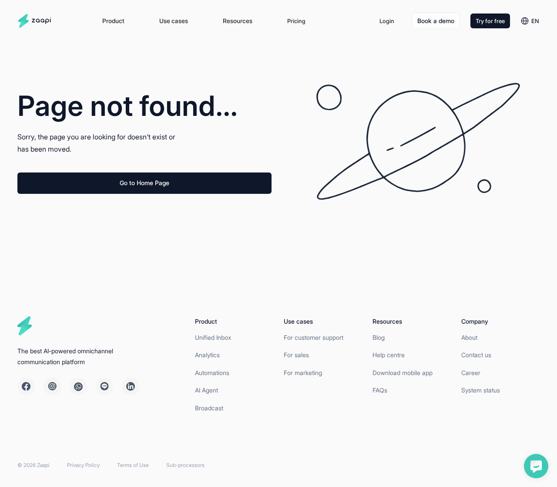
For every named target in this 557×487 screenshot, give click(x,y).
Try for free (490, 20)
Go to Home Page (144, 182)
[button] (113, 20)
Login (386, 20)
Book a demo (435, 20)
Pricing (296, 20)
